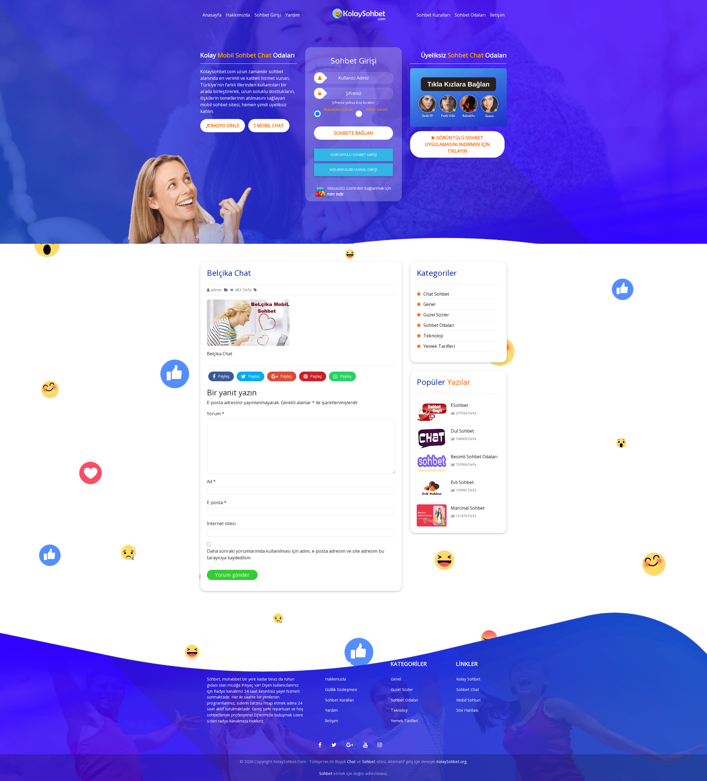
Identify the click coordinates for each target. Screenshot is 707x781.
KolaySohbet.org (451, 761)
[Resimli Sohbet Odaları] (432, 463)
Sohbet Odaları (470, 15)
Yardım (292, 15)
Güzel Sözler (436, 315)
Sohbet (368, 761)
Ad (211, 481)
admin (216, 289)
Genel (429, 304)
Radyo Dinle (224, 126)
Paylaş (223, 376)
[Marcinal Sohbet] (432, 515)
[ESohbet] (432, 412)
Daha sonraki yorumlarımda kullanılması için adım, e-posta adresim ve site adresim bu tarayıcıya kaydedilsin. (295, 554)
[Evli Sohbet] (432, 489)
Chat (351, 761)
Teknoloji (433, 336)
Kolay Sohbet (468, 679)
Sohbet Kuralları (433, 15)
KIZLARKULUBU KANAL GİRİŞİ (353, 169)
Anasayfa (211, 15)
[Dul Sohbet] (432, 438)
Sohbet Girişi (267, 15)
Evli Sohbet (462, 482)
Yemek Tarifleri (439, 346)
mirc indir (335, 194)
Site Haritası (467, 710)
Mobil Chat (270, 126)
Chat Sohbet (436, 294)
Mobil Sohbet (468, 700)
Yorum (215, 414)
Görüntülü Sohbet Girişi (353, 154)
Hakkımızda (238, 15)
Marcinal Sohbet (468, 508)
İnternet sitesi (221, 523)
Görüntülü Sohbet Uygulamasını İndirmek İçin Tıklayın (457, 144)
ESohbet (459, 405)
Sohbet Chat (467, 689)
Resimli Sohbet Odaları (474, 457)
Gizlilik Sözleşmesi (341, 689)
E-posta (216, 502)
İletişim (497, 15)
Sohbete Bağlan (353, 133)
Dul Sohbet (462, 431)
